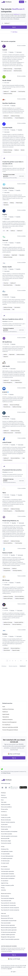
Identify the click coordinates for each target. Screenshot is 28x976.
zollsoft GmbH (6, 442)
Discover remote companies (8, 822)
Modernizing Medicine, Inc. (10, 520)
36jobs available (21, 183)
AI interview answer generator (8, 932)
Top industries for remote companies (10, 910)
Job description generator (7, 871)
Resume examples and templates (9, 831)
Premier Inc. (6, 416)
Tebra (4, 492)
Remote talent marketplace (7, 878)
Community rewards (6, 843)
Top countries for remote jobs (8, 903)
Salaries (10, 52)
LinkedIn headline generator (8, 934)
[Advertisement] (14, 37)
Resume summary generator (8, 925)
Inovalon (5, 295)
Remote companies (13, 666)
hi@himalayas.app (5, 783)
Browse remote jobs (6, 819)
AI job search (4, 824)
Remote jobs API (5, 916)
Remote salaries (5, 896)
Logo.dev (9, 968)
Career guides (4, 829)
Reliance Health (7, 553)
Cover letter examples (6, 833)
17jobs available (22, 629)
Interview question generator (8, 876)
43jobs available (21, 99)
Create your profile (5, 817)
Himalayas (4, 666)
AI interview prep (5, 860)
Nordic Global (6, 80)
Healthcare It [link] (23, 666)
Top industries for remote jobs (8, 905)
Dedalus (4, 634)
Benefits (19, 130)
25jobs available (21, 290)
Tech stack (18, 52)
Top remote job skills (6, 900)
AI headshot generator (6, 858)
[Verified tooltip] (8, 392)
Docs (2, 800)
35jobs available (21, 210)
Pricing (2, 887)
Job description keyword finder (8, 920)
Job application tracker (7, 851)
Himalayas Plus (5, 849)
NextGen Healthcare (8, 103)
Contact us (4, 811)
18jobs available (22, 576)
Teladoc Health (7, 267)
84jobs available (21, 45)
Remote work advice (6, 826)
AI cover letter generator (7, 856)
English (14, 971)
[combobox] (18, 23)
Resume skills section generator (9, 930)
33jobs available (21, 236)
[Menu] (25, 2)
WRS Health (6, 366)
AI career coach (5, 863)
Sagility (4, 214)
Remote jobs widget (6, 840)
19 (21, 661)
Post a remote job (5, 869)
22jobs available (21, 412)
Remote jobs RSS (5, 838)
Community (4, 797)
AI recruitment (4, 880)
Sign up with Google (15, 753)
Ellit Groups (6, 580)
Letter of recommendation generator (10, 939)
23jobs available (21, 362)
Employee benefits (5, 804)
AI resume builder (5, 853)
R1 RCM (4, 392)
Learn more (21, 176)
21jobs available (22, 438)
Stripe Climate (6, 773)
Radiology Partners (8, 188)
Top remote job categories (7, 898)
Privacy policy (4, 809)
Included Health (7, 127)
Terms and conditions (6, 807)
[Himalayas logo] (6, 2)
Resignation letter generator (8, 937)
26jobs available (21, 262)
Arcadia (4, 608)
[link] (4, 666)
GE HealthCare (7, 342)
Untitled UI (19, 967)
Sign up (14, 757)
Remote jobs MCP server (7, 918)
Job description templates (7, 873)
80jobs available (21, 76)
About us (3, 795)
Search (14, 27)
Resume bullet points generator (8, 927)
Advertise (3, 890)
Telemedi (5, 240)
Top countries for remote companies (10, 907)
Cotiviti (4, 50)
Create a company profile (7, 885)
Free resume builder (6, 923)
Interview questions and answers (9, 836)
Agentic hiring (4, 883)
